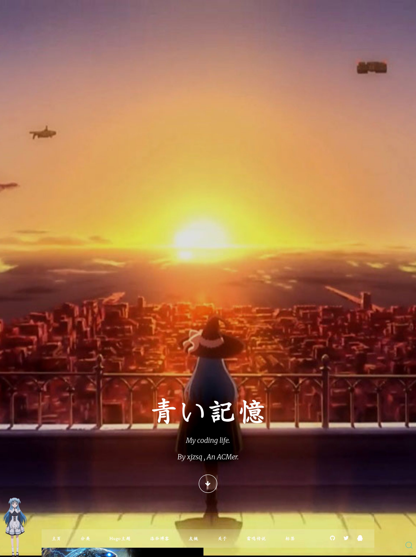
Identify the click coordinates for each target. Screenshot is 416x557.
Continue (208, 483)
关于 (222, 538)
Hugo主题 (120, 538)
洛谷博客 (159, 538)
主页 (56, 538)
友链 (193, 538)
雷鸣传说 (256, 538)
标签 (290, 538)
